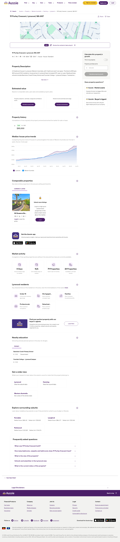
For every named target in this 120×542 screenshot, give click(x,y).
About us (29, 505)
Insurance (7, 510)
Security (75, 508)
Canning (45, 11)
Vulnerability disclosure (79, 513)
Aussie (21, 11)
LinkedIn (26, 520)
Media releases (31, 508)
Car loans (7, 505)
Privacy (74, 505)
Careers (52, 505)
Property (27, 11)
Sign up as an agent (55, 510)
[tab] (19, 189)
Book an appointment (101, 505)
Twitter (16, 520)
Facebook (36, 520)
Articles (29, 510)
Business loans (8, 508)
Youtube (45, 520)
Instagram (56, 520)
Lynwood (52, 11)
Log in (16, 219)
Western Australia (36, 11)
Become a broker (55, 508)
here (66, 287)
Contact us (98, 510)
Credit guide (76, 510)
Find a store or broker (101, 508)
